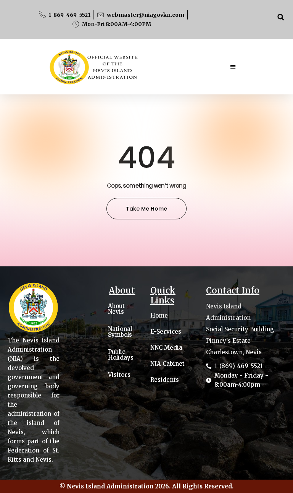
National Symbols (120, 331)
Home (159, 315)
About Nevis (116, 309)
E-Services (165, 331)
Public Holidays (121, 354)
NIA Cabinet (167, 364)
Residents (164, 380)
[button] (280, 17)
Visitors (119, 375)
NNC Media (166, 347)
